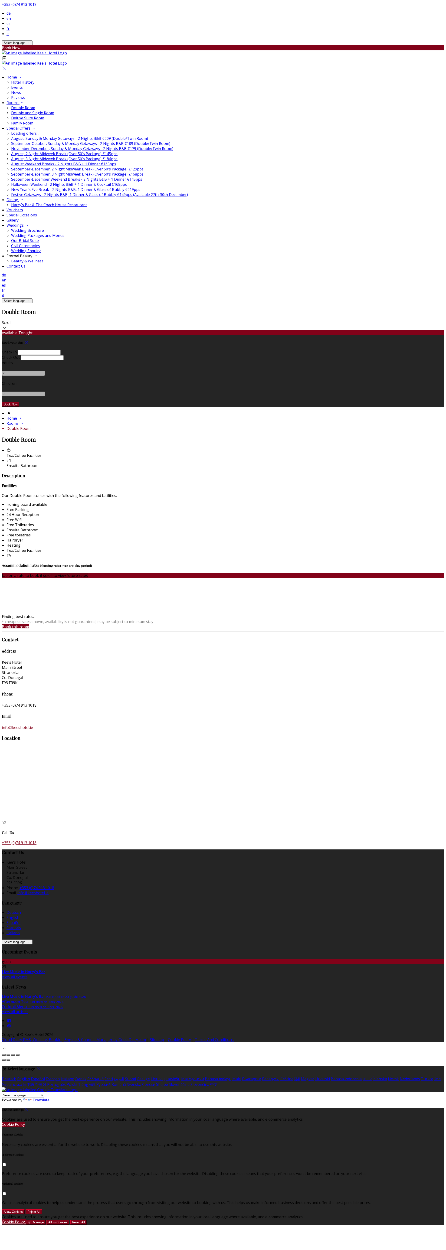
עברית (367, 1078)
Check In (9, 352)
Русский (103, 1084)
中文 (214, 1084)
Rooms (13, 102)
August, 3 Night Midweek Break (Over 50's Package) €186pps (64, 158)
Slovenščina (179, 1084)
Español (13, 922)
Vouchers (15, 209)
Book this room (15, 626)
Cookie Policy (179, 1039)
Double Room (23, 107)
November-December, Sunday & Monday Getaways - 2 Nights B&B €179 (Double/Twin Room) (92, 148)
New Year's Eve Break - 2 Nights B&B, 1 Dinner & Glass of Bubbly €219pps (75, 189)
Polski (72, 1084)
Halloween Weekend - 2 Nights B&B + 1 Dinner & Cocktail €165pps (69, 184)
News (16, 92)
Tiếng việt (86, 1084)
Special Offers (19, 128)
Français (14, 927)
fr (8, 28)
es (8, 23)
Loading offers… (25, 133)
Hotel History (22, 82)
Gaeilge (143, 1078)
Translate (41, 1100)
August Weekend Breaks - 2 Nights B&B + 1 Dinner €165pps (63, 163)
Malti (236, 1078)
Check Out (11, 357)
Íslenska (380, 1078)
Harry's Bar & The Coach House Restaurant (49, 204)
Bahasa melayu (218, 1078)
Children (9, 383)
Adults (7, 362)
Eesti (109, 1078)
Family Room (22, 123)
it (8, 33)
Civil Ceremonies (25, 245)
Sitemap (157, 1039)
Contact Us (16, 266)
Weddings (16, 225)
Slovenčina (199, 1084)
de (9, 13)
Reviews (18, 97)
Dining (13, 199)
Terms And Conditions (214, 1039)
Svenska (134, 1084)
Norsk (393, 1078)
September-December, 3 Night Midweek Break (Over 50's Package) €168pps (77, 174)
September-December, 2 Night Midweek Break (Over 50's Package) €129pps (77, 169)
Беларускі (270, 1078)
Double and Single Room (32, 112)
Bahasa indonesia (346, 1078)
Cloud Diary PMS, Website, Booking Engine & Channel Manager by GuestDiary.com (74, 1039)
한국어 (40, 1084)
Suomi (130, 1078)
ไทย (437, 1078)
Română (119, 1084)
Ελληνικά (95, 1078)
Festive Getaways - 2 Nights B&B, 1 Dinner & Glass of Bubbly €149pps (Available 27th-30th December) (99, 194)
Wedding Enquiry (26, 250)
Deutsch (14, 912)
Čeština (286, 1078)
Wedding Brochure (27, 230)
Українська (12, 1084)
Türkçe (427, 1078)
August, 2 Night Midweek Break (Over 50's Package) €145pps (64, 153)
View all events (14, 976)
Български (251, 1078)
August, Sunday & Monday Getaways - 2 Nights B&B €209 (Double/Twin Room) (79, 138)
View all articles (15, 1011)
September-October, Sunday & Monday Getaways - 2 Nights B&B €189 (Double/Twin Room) (90, 143)
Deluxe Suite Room (27, 118)
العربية (119, 1078)
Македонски (192, 1078)
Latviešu (173, 1078)
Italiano (13, 932)
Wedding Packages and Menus (37, 235)
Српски (148, 1084)
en (9, 18)
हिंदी (297, 1078)
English (13, 917)
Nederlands (410, 1078)
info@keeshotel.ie (17, 727)
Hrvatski (322, 1078)
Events (17, 87)
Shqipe (162, 1084)
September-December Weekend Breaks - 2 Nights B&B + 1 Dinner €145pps (76, 179)
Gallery (13, 220)
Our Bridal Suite (25, 240)
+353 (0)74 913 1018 (19, 4)
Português (56, 1084)
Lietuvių (158, 1078)
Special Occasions (22, 215)
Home (12, 77)
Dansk (80, 1078)
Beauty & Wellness (27, 261)
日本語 (28, 1084)
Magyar (307, 1078)
